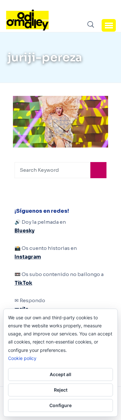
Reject (60, 390)
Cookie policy (22, 358)
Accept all (60, 374)
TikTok (23, 283)
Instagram (28, 257)
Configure (60, 405)
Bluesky (25, 231)
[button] (109, 25)
